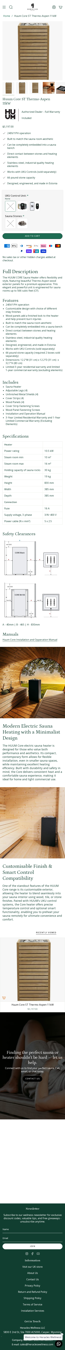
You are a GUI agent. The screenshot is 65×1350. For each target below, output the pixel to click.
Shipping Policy (32, 1298)
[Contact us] (58, 1344)
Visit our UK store (32, 1266)
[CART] (60, 7)
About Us (32, 1273)
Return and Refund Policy (32, 1292)
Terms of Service (32, 1304)
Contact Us (32, 1279)
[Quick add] (4, 998)
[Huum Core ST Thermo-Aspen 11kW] (32, 969)
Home (6, 16)
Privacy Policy (32, 1285)
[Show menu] (4, 7)
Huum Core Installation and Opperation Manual (30, 639)
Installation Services (32, 1310)
